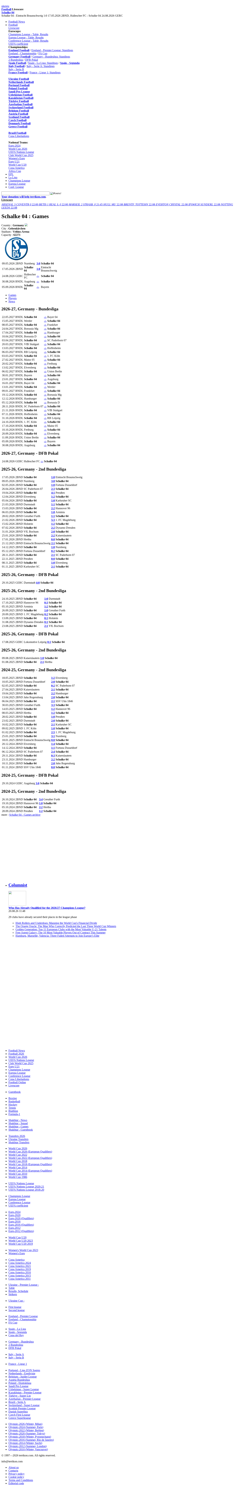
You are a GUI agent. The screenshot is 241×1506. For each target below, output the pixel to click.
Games (12, 295)
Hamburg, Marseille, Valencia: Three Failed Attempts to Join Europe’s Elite (57, 935)
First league (14, 1307)
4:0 (38, 582)
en (5, 6)
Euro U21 (14, 161)
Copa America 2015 (19, 1275)
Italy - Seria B (16, 69)
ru (8, 6)
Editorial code (16, 1483)
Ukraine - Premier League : (23, 1284)
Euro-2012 (14, 1227)
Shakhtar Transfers (18, 1142)
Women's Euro (16, 158)
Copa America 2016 (19, 1272)
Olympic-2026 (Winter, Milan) (25, 1423)
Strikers (12, 1294)
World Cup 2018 (17, 1161)
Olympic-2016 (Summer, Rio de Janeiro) (31, 1439)
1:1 (53, 504)
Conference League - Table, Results (28, 40)
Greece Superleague (19, 1417)
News (11, 301)
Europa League (17, 183)
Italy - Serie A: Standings (41, 66)
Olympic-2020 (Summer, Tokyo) (26, 1433)
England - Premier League (23, 1316)
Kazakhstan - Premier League (24, 1392)
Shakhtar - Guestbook (20, 1129)
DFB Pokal (31, 59)
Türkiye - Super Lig (19, 1395)
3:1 (53, 736)
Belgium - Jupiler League (22, 1376)
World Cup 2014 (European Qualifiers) (30, 1170)
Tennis (12, 1107)
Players (12, 298)
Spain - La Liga (17, 1328)
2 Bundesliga (15, 59)
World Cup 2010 (17, 1173)
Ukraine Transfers (18, 1139)
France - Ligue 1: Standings (45, 72)
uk (2, 6)
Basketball (14, 1101)
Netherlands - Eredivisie (21, 1373)
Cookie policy (16, 1476)
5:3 (53, 519)
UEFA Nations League (21, 151)
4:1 (53, 492)
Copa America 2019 (19, 1269)
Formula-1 (14, 1114)
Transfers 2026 (16, 1136)
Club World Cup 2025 (20, 155)
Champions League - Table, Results (28, 34)
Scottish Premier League (22, 1408)
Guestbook (14, 1091)
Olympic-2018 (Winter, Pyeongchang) (29, 1436)
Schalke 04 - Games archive (24, 814)
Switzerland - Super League (24, 1405)
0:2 (53, 551)
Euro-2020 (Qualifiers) (21, 1218)
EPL (11, 174)
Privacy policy (16, 1473)
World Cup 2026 (17, 148)
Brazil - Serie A (17, 1402)
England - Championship (22, 53)
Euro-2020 (14, 1215)
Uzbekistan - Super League (23, 1389)
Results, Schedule (18, 1291)
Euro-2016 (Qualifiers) (21, 1224)
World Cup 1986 (17, 1177)
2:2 (53, 508)
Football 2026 (16, 1053)
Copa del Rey (16, 1335)
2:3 (53, 488)
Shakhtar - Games (18, 1126)
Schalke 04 (7, 12)
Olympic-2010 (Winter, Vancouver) (28, 1449)
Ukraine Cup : (16, 1300)
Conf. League (16, 186)
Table (11, 1287)
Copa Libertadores (18, 136)
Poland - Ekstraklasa (19, 1382)
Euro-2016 (14, 1221)
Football (6, 9)
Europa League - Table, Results (26, 37)
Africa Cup (14, 171)
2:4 (53, 751)
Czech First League (19, 1414)
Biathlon (13, 1110)
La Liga (12, 177)
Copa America (16, 167)
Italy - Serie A (16, 1354)
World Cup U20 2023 (20, 1240)
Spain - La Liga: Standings (43, 62)
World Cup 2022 (17, 1154)
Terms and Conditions (20, 1480)
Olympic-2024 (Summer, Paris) (25, 1427)
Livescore (13, 27)
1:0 (38, 268)
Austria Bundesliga (19, 1379)
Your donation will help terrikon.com (23, 196)
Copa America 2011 (19, 1278)
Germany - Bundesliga (21, 1341)
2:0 (53, 531)
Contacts (13, 1470)
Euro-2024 (14, 145)
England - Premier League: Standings (52, 50)
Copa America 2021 (19, 1266)
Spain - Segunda (17, 1332)
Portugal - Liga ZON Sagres (24, 1370)
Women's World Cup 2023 (23, 1250)
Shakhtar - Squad (18, 1123)
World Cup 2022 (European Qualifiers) (30, 1157)
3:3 (53, 705)
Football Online (17, 1082)
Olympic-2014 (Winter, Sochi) (25, 1443)
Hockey (12, 1104)
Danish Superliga (18, 1411)
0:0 (53, 539)
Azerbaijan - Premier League (24, 1398)
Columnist (17, 885)
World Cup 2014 (17, 1167)
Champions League (19, 180)
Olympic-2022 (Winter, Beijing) (26, 1430)
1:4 (53, 743)
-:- (38, 275)
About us (13, 1467)
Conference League (19, 1075)
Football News (16, 21)
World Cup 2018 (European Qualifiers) (30, 1164)
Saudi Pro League (18, 1386)
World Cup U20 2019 (20, 1243)
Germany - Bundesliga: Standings (51, 56)
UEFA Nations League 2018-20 (26, 1189)
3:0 (38, 263)
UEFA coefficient (18, 43)
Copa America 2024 (19, 1262)
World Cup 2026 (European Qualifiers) (30, 1151)
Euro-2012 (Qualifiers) (21, 1231)
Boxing (12, 1098)
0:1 (46, 618)
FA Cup (42, 53)
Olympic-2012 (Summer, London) (27, 1446)
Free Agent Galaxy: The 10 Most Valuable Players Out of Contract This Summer (61, 932)
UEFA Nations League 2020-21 (26, 1186)
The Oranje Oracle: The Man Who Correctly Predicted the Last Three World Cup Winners (66, 926)
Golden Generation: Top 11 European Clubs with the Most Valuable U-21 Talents (61, 929)
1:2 (53, 496)
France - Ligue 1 (17, 1363)
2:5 (53, 732)
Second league (16, 1310)
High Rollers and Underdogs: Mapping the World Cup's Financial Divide (56, 923)
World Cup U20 (17, 164)
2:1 (53, 543)
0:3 (46, 602)
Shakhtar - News (17, 1120)
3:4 (41, 799)
